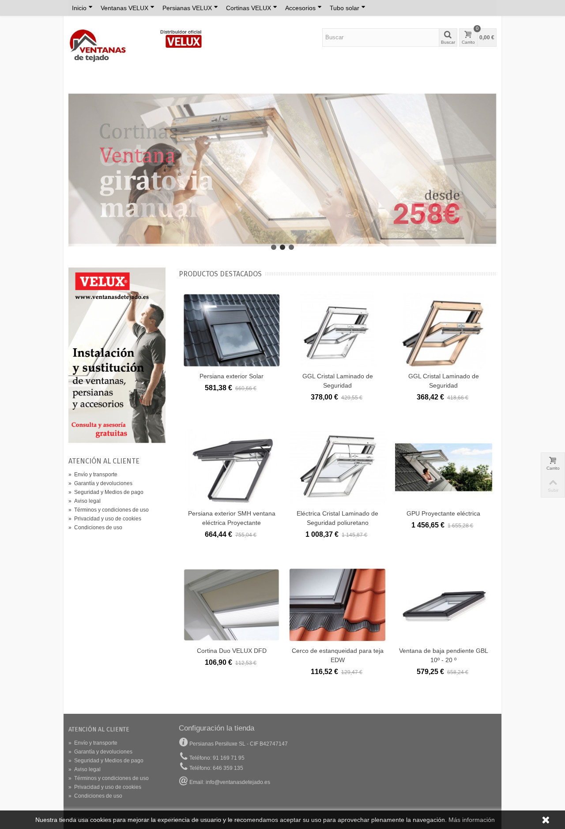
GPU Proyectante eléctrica (443, 513)
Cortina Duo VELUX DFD (232, 650)
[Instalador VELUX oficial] (117, 355)
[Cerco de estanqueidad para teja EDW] (337, 605)
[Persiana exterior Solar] (231, 330)
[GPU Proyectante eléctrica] (443, 467)
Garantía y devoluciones (100, 483)
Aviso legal (84, 501)
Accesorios (300, 7)
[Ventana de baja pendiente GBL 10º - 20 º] (443, 605)
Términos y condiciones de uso (108, 510)
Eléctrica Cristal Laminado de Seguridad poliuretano (337, 518)
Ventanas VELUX (124, 7)
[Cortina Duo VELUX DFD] (231, 605)
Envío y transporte (92, 474)
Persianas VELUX (187, 7)
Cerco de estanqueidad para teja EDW (338, 655)
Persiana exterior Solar (232, 376)
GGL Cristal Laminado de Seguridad (337, 381)
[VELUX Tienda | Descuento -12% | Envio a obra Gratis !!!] (135, 44)
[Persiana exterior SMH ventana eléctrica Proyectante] (231, 467)
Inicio (79, 7)
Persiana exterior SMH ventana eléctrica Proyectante (231, 518)
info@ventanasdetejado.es (238, 782)
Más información (471, 819)
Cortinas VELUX (248, 7)
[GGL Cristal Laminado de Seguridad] (337, 330)
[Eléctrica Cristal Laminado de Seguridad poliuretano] (337, 467)
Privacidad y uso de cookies (104, 519)
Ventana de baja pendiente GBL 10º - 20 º (443, 655)
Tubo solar (344, 7)
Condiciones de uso (95, 527)
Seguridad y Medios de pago (105, 492)
